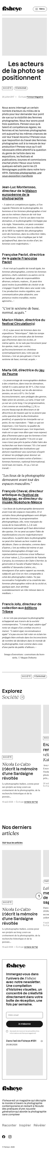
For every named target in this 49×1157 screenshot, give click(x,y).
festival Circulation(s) (18, 323)
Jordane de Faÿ (31, 802)
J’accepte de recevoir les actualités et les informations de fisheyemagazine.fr (24, 1032)
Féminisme (21, 88)
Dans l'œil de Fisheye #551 (21, 1041)
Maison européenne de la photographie (19, 195)
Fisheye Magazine (35, 97)
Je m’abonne (24, 1024)
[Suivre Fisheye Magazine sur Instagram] (9, 1136)
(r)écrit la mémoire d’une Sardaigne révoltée (20, 771)
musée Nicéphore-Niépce (22, 502)
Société (7, 88)
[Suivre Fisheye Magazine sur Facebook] (3, 1136)
